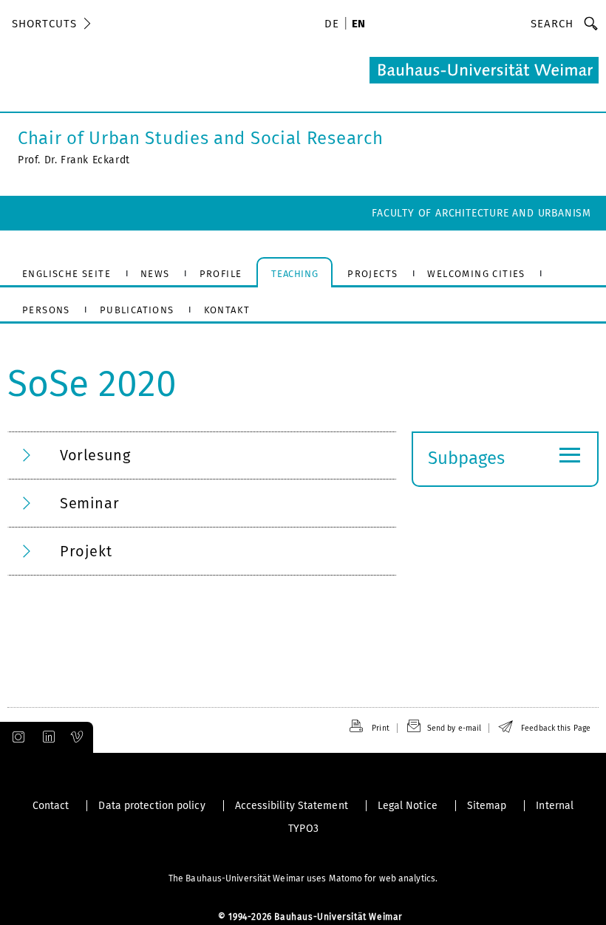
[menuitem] (334, 25)
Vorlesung (95, 455)
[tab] (202, 455)
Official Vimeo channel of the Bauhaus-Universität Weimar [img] (77, 737)
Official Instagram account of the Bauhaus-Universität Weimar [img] (15, 737)
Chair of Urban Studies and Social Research (200, 138)
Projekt (86, 551)
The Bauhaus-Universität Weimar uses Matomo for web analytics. (303, 878)
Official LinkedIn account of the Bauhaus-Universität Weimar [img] (46, 737)
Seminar (89, 503)
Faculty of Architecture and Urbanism (481, 213)
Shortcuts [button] (44, 23)
